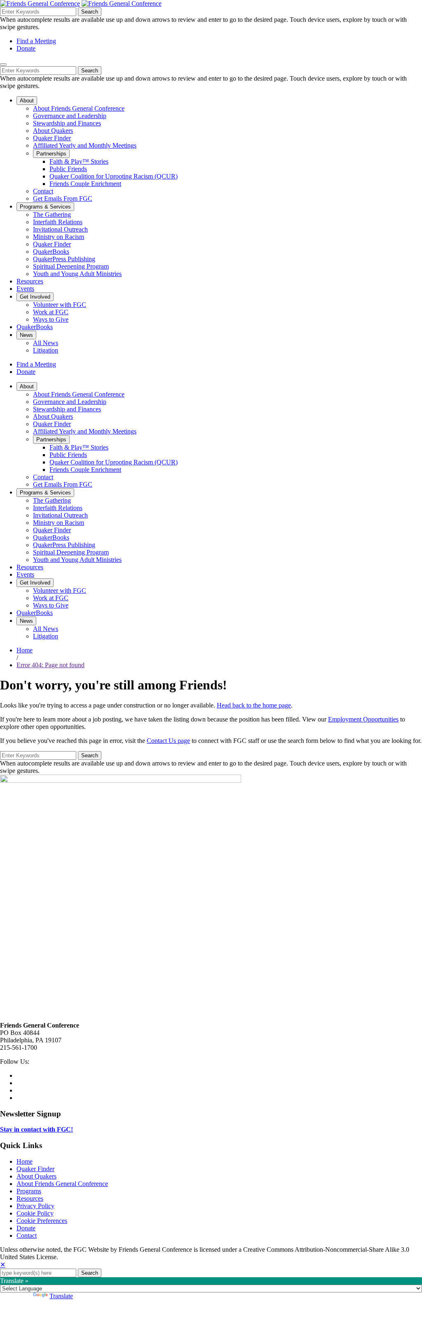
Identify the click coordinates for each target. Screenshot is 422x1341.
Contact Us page (168, 740)
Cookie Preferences (41, 1220)
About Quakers (36, 1176)
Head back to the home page (254, 705)
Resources (29, 1198)
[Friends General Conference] (122, 3)
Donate (25, 48)
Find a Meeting (36, 40)
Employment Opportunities (363, 719)
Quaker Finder (35, 1168)
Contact (26, 1235)
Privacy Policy (35, 1205)
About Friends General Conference (62, 1183)
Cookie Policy (35, 1213)
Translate (61, 1295)
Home (24, 650)
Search (89, 12)
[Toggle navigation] (3, 64)
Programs (28, 1191)
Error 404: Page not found (50, 664)
